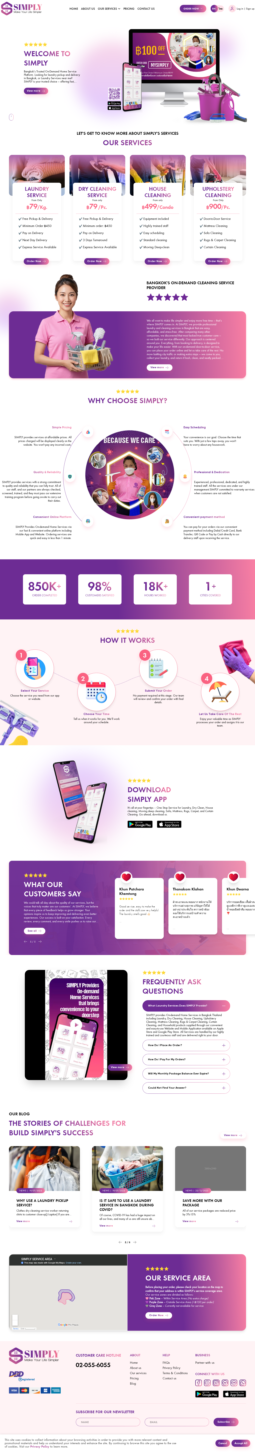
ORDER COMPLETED (44, 595)
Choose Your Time (96, 714)
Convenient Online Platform (52, 517)
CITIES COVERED (210, 595)
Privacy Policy (171, 1368)
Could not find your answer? (167, 1088)
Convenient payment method (204, 517)
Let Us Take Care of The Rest (220, 714)
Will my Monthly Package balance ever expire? (178, 1073)
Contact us (146, 8)
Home (73, 8)
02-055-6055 (93, 1365)
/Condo (165, 207)
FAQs (166, 1362)
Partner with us (204, 1362)
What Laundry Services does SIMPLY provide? (177, 1005)
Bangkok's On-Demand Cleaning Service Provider (190, 285)
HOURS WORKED (155, 595)
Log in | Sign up (245, 8)
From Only (37, 200)
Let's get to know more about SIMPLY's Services (127, 133)
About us (88, 8)
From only (97, 200)
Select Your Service (35, 690)
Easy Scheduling (195, 427)
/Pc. (102, 207)
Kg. (43, 207)
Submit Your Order (158, 690)
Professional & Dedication (212, 472)
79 (33, 206)
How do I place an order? (165, 1045)
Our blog (19, 1113)
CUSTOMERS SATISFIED (99, 595)
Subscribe (223, 1422)
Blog (133, 1383)
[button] (25, 941)
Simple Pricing (61, 427)
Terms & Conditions (175, 1373)
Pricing (128, 8)
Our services (138, 1373)
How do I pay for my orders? (167, 1059)
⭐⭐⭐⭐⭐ (35, 44)
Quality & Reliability (47, 472)
